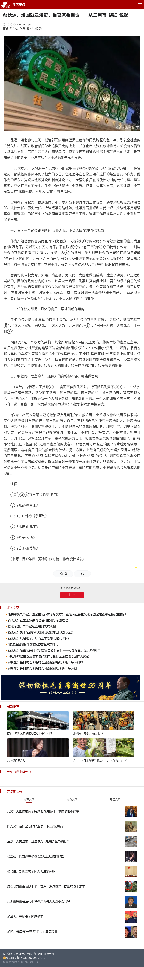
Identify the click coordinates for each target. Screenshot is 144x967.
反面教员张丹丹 (16, 760)
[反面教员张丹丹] (38, 748)
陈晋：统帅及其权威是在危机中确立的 (29, 733)
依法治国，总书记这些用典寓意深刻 (32, 626)
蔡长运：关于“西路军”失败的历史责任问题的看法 (40, 632)
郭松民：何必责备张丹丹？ (88, 733)
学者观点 (19, 4)
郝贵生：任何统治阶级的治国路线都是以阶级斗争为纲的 (45, 662)
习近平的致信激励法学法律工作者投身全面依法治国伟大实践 (48, 656)
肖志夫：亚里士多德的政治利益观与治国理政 (38, 620)
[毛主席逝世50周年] (70, 698)
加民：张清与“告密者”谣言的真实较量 (32, 932)
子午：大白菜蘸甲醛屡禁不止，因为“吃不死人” (100, 760)
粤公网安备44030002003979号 (25, 957)
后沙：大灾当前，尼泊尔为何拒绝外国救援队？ (38, 841)
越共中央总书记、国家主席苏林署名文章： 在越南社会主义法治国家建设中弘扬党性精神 (67, 614)
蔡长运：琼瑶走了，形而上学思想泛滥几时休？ (39, 638)
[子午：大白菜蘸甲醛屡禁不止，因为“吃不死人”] (103, 748)
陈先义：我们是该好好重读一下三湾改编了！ (37, 826)
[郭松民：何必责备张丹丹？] (103, 721)
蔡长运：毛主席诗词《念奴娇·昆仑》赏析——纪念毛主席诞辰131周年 (54, 650)
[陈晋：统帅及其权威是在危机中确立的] (38, 721)
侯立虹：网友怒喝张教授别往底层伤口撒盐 (35, 856)
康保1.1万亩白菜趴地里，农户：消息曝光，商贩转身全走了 (46, 886)
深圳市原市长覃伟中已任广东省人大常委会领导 (38, 901)
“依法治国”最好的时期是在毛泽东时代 (33, 644)
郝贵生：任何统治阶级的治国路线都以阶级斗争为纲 (42, 668)
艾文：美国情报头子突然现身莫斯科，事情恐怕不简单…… (45, 811)
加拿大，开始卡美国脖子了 (25, 916)
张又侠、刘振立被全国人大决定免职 (31, 871)
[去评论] (136, 663)
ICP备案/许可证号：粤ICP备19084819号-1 (28, 953)
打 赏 (72, 595)
